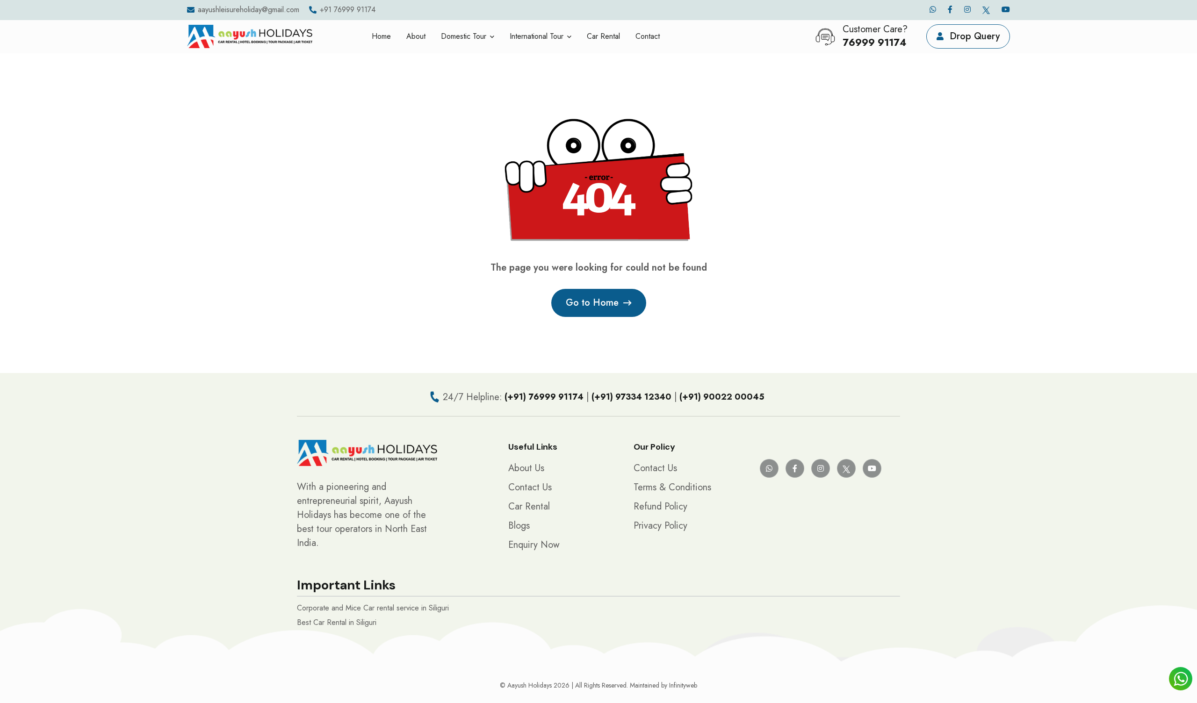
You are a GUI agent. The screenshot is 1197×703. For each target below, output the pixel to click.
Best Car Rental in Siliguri (336, 622)
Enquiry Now (534, 545)
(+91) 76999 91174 (544, 397)
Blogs (519, 525)
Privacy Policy (660, 525)
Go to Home (592, 302)
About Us (526, 468)
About (415, 36)
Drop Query (973, 36)
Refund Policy (660, 506)
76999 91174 (874, 43)
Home (381, 36)
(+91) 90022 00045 (721, 397)
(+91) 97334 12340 (631, 397)
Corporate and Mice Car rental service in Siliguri (373, 608)
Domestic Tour (463, 36)
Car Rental (603, 36)
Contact (647, 36)
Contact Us (530, 487)
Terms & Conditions (672, 487)
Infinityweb (683, 685)
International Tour (536, 36)
